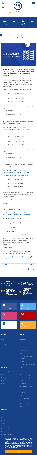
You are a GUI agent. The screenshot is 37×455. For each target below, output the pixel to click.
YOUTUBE (24, 294)
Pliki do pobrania (6, 432)
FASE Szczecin (24, 383)
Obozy (3, 426)
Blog (21, 353)
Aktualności (4, 348)
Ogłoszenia (23, 407)
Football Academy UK (26, 378)
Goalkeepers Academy (26, 386)
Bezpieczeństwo (5, 429)
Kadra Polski (23, 351)
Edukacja (3, 420)
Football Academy (25, 375)
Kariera (3, 375)
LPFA (21, 380)
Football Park (23, 395)
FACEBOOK (30, 293)
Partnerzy (4, 383)
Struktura (22, 372)
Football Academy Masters (27, 364)
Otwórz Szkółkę (5, 372)
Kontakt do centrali (25, 404)
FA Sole (22, 361)
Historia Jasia (5, 342)
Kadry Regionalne (25, 348)
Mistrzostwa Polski (25, 345)
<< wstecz (6, 264)
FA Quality (4, 345)
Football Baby (24, 389)
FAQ (2, 417)
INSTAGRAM (25, 293)
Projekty (3, 378)
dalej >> (31, 264)
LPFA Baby (23, 392)
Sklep (2, 423)
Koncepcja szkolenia (25, 339)
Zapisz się (4, 414)
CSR (2, 380)
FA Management (24, 398)
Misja (2, 339)
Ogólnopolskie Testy (25, 342)
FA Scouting (23, 401)
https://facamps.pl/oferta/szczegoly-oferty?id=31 (16, 214)
